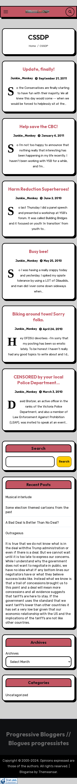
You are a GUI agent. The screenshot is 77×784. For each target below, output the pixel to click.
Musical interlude (19, 497)
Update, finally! (38, 69)
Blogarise (26, 772)
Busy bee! (38, 251)
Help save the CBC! (39, 126)
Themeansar (47, 772)
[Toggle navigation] (6, 11)
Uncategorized (17, 695)
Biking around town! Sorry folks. (38, 316)
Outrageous (14, 533)
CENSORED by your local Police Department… (38, 379)
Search (38, 448)
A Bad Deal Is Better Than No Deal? (32, 522)
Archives (12, 653)
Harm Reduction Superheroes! (38, 189)
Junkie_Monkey (21, 78)
